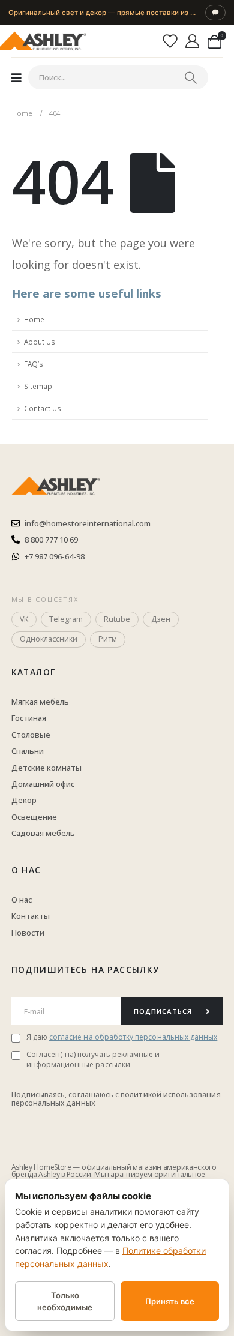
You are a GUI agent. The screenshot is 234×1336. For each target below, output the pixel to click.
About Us (39, 341)
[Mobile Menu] (16, 77)
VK (24, 619)
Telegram (66, 619)
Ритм (107, 639)
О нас (26, 870)
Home (34, 319)
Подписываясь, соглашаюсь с (66, 1094)
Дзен (160, 619)
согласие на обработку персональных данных (133, 1037)
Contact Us (42, 408)
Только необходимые (64, 1301)
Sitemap (38, 386)
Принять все (169, 1301)
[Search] (191, 77)
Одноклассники (48, 639)
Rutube (117, 619)
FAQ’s (33, 364)
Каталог (33, 672)
